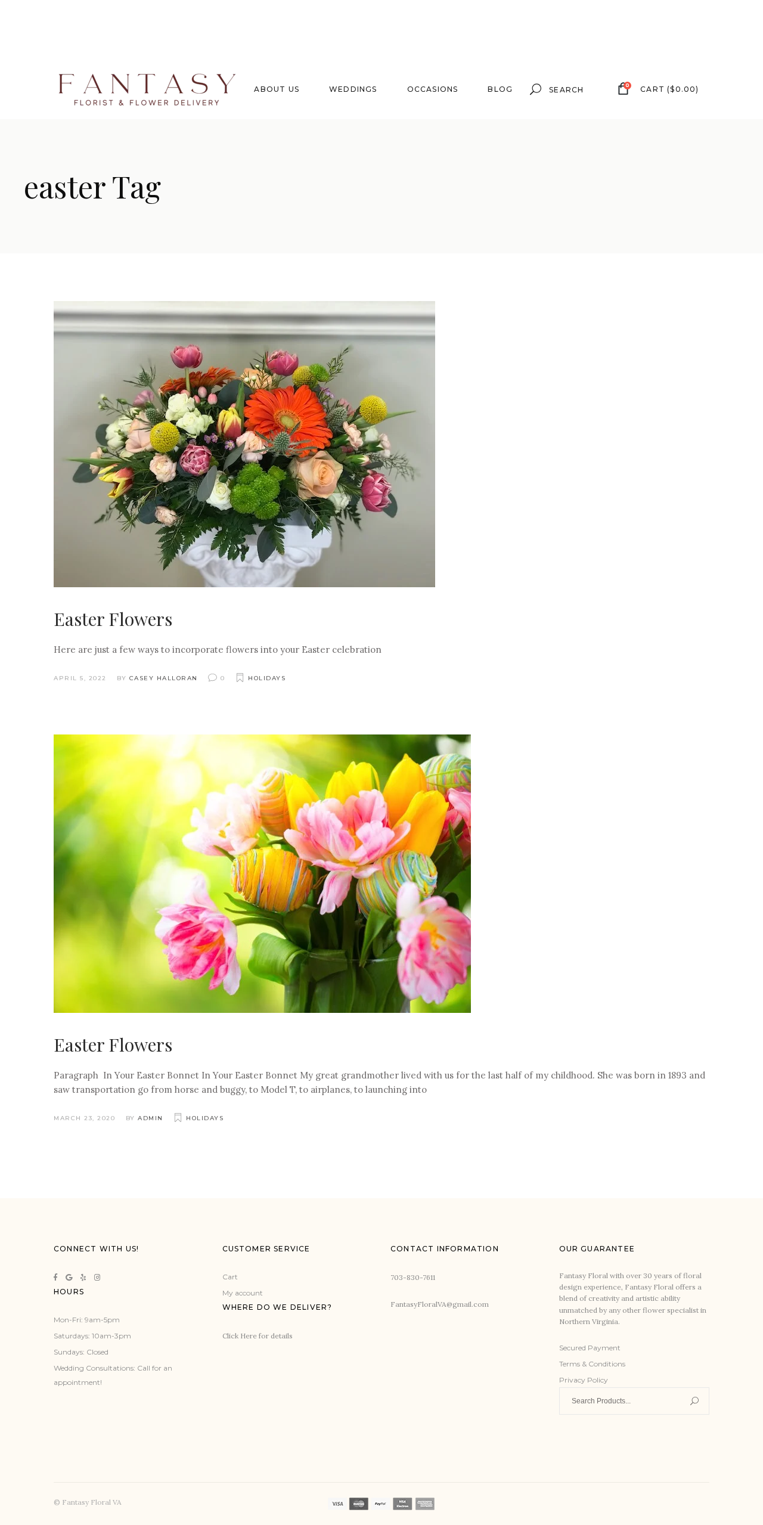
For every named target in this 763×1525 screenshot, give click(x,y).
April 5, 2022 (80, 678)
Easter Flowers (113, 619)
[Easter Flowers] (244, 444)
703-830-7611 (412, 1277)
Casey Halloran (163, 678)
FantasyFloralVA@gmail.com (439, 1304)
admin (150, 1118)
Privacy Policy (583, 1379)
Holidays (267, 678)
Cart (230, 1276)
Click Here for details (257, 1335)
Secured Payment (590, 1347)
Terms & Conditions (592, 1363)
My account (242, 1292)
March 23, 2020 (84, 1118)
